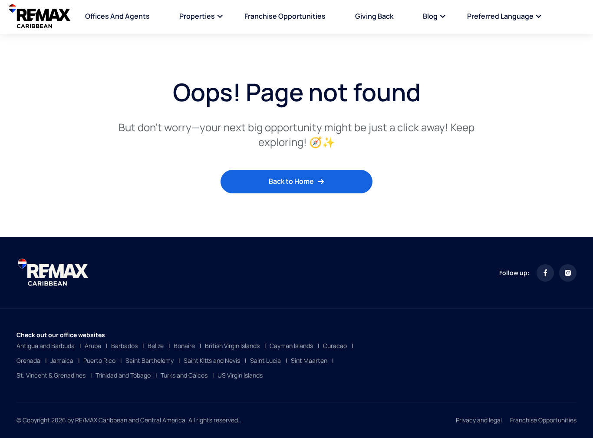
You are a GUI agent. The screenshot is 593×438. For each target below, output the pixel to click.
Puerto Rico (99, 360)
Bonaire (184, 346)
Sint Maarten (309, 360)
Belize (156, 346)
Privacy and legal (479, 420)
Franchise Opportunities (285, 16)
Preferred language (500, 16)
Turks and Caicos (184, 375)
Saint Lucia (265, 360)
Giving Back (374, 16)
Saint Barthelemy (149, 360)
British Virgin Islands (232, 346)
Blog (430, 16)
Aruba (93, 346)
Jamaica (61, 360)
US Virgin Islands (240, 375)
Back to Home (291, 181)
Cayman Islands (291, 346)
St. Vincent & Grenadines (51, 375)
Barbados (124, 346)
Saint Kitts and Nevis (212, 360)
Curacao (335, 346)
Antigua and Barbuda (45, 346)
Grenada (28, 360)
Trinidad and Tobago (123, 375)
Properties (197, 16)
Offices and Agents (117, 16)
